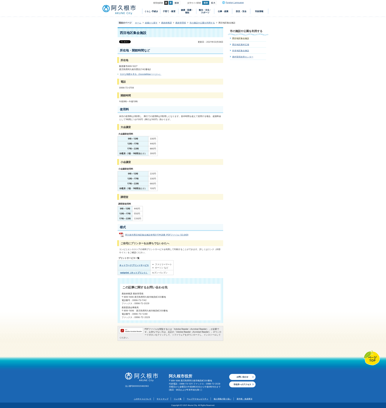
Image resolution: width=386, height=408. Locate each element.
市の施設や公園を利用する (202, 22)
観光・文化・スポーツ (205, 11)
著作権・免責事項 (244, 399)
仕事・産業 (223, 11)
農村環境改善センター (242, 56)
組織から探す (151, 22)
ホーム (138, 22)
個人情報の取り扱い (222, 399)
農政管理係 (180, 22)
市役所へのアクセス (242, 384)
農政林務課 (166, 22)
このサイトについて (142, 399)
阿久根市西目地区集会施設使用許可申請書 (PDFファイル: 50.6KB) (156, 234)
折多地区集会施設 (240, 50)
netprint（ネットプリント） (134, 272)
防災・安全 (241, 11)
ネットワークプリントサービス (134, 265)
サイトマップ (162, 399)
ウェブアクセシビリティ (197, 399)
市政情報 (259, 11)
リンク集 (178, 399)
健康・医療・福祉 (187, 11)
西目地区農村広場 (240, 44)
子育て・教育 (169, 11)
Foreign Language (235, 2)
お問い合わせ (242, 377)
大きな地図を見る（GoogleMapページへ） (140, 74)
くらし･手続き (151, 11)
